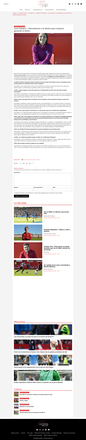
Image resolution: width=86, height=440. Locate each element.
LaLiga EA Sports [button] (49, 9)
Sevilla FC (31, 13)
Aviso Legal (30, 433)
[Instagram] (72, 4)
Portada (15, 13)
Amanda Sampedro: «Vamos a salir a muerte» (57, 230)
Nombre (16, 187)
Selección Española (61, 9)
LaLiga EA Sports (22, 13)
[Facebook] (69, 4)
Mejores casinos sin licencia (50, 435)
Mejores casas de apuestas (35, 435)
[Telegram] (75, 4)
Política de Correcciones (69, 433)
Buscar (6, 4)
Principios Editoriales (57, 433)
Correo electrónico (38, 187)
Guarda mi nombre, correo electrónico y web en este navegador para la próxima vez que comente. (38, 193)
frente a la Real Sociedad (20, 75)
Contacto (23, 433)
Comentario (17, 172)
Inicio (21, 9)
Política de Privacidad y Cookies (42, 433)
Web (54, 187)
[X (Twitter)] (78, 4)
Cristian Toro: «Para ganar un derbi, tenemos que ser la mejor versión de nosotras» (57, 248)
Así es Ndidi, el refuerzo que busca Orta (56, 212)
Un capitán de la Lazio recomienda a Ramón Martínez (57, 265)
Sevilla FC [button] (27, 9)
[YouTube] (81, 4)
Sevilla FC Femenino (41, 13)
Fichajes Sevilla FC (37, 9)
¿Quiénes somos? (15, 433)
